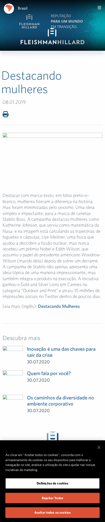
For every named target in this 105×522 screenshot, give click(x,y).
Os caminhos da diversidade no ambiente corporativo (60, 401)
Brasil (23, 8)
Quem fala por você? (49, 373)
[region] (52, 481)
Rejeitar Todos (52, 498)
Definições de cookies (53, 483)
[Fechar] (98, 447)
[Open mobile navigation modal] (99, 7)
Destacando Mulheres (59, 306)
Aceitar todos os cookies (52, 512)
